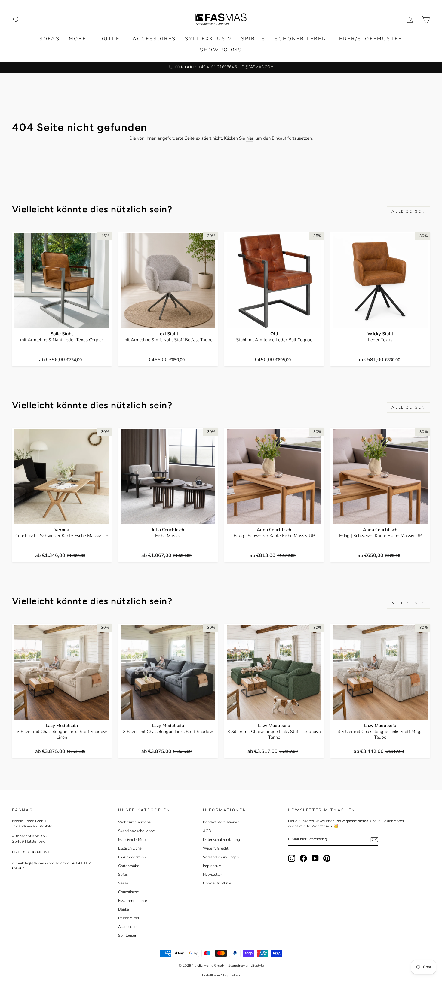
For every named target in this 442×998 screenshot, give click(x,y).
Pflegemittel (128, 918)
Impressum (212, 866)
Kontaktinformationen (221, 822)
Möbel (79, 38)
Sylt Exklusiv (208, 38)
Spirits (253, 38)
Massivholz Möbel (133, 839)
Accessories (128, 927)
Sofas (49, 38)
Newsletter (212, 874)
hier (249, 138)
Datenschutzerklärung (221, 839)
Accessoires (154, 38)
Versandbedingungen (221, 857)
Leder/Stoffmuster (369, 38)
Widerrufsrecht (215, 848)
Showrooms (221, 50)
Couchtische (128, 892)
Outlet (111, 38)
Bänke (123, 909)
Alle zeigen (408, 211)
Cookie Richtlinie (217, 883)
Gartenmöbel (129, 866)
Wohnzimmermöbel (135, 822)
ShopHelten (230, 975)
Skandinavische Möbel (137, 831)
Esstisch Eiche (130, 848)
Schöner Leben (301, 38)
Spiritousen (127, 935)
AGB (207, 831)
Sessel (124, 883)
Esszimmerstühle (132, 857)
